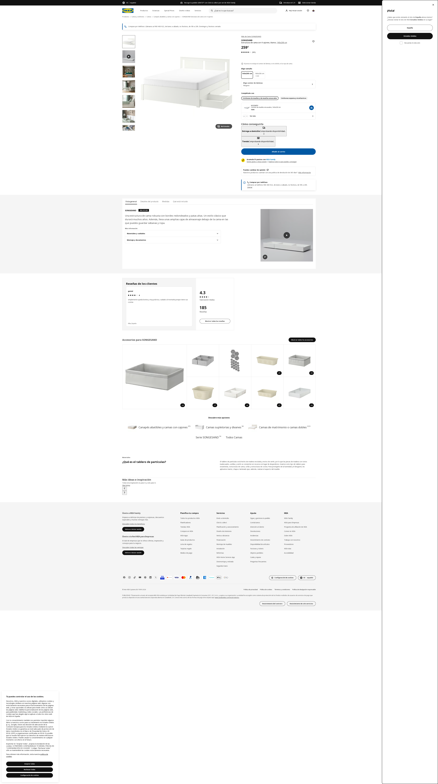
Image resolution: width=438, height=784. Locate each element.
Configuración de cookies (29, 775)
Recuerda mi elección (412, 43)
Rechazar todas (29, 770)
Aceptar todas (29, 764)
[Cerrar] (433, 5)
